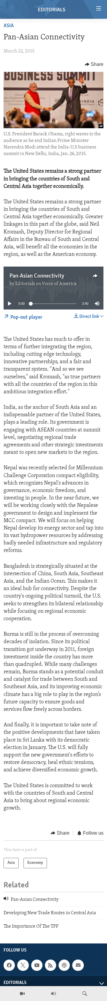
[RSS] (50, 965)
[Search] (85, 993)
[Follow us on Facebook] (9, 965)
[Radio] (53, 993)
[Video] (22, 993)
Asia (9, 26)
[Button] (94, 64)
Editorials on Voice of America (46, 283)
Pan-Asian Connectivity (37, 276)
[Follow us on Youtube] (37, 965)
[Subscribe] (78, 965)
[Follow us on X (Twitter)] (23, 965)
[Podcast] (64, 965)
